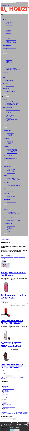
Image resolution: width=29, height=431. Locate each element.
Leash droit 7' (9, 33)
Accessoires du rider (7, 112)
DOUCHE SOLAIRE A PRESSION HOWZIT (12, 321)
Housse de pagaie (10, 58)
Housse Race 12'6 (10, 61)
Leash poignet (9, 25)
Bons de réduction (7, 404)
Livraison (5, 386)
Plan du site (6, 392)
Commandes (6, 405)
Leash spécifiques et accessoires (9, 48)
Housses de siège (10, 101)
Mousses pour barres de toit (12, 103)
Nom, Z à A (14, 257)
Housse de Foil (9, 80)
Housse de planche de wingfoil (13, 75)
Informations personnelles (9, 407)
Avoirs (4, 403)
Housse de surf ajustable (11, 68)
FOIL (4, 77)
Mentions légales (7, 387)
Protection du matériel (7, 107)
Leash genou (9, 23)
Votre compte (4, 397)
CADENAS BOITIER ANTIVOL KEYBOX (11, 344)
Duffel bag (8, 118)
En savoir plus (16, 429)
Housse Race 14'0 (10, 62)
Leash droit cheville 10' (11, 42)
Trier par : (3, 255)
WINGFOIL (5, 72)
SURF (4, 65)
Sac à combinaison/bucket (12, 119)
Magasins (5, 394)
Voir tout (5, 50)
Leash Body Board (7, 45)
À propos (5, 390)
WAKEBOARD (6, 88)
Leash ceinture (9, 22)
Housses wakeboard (10, 91)
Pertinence (8, 255)
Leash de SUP (6, 35)
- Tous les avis (14, 413)
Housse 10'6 (9, 60)
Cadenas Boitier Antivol (11, 104)
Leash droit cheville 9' (11, 40)
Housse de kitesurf (10, 86)
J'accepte (11, 429)
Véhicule (5, 99)
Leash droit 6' (9, 31)
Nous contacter (6, 391)
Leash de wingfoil (6, 19)
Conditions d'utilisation (8, 389)
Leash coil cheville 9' (11, 41)
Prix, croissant (20, 257)
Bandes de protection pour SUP (13, 110)
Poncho (8, 120)
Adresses (5, 402)
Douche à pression (10, 115)
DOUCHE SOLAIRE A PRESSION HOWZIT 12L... (14, 365)
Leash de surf (6, 27)
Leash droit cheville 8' (11, 38)
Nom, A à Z (8, 377)
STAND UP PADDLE (7, 55)
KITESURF (5, 83)
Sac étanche (8, 116)
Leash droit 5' (9, 30)
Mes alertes (5, 408)
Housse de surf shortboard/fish (13, 69)
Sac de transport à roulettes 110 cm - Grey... (14, 296)
